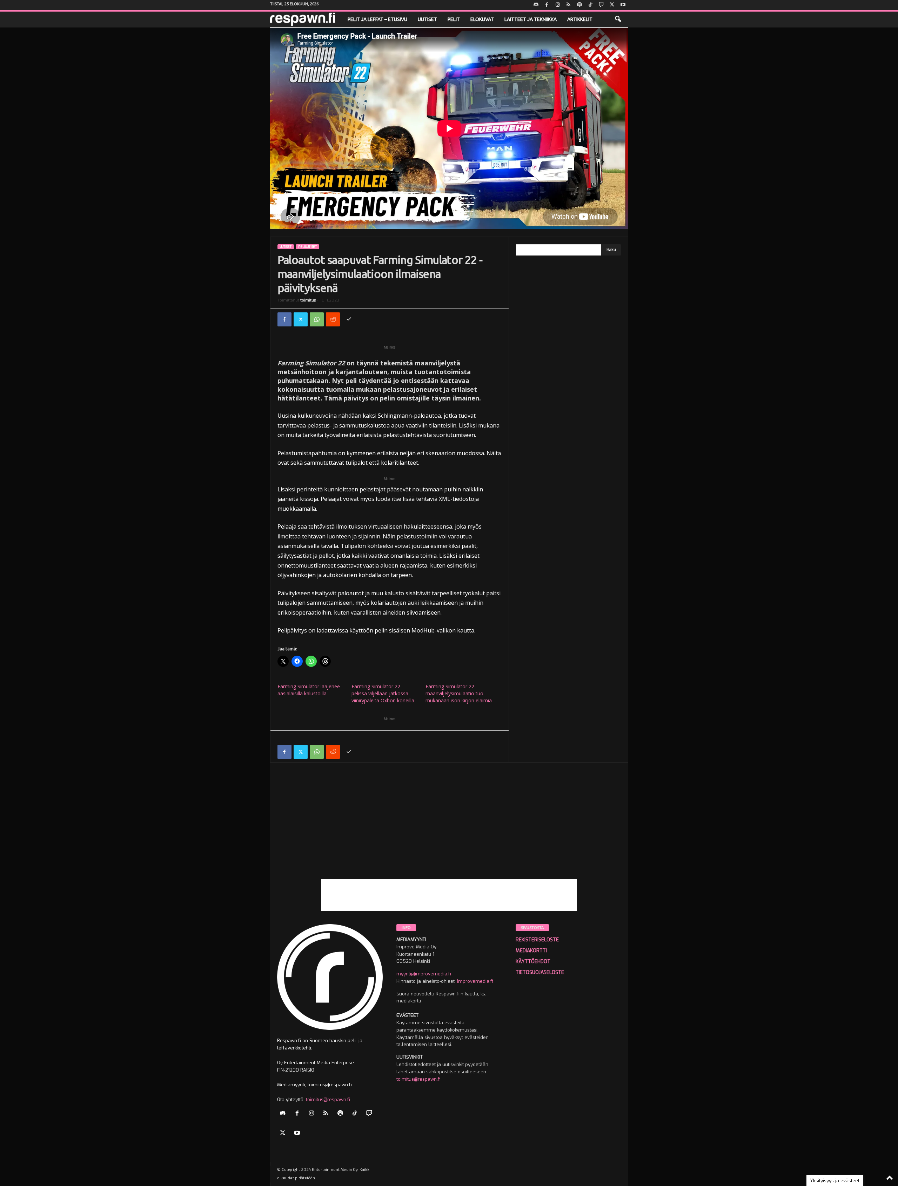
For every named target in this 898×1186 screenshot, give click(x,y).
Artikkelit (579, 19)
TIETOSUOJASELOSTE (540, 972)
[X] (612, 5)
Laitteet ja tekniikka (530, 19)
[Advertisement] (449, 830)
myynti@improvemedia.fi (423, 974)
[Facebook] (547, 5)
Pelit (454, 19)
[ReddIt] (333, 319)
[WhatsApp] (317, 319)
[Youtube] (623, 5)
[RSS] (568, 5)
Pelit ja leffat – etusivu (377, 19)
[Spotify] (579, 5)
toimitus (308, 300)
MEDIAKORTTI (531, 950)
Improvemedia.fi (475, 981)
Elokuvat (482, 19)
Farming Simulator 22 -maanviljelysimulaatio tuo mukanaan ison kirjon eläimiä (458, 693)
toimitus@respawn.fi (328, 1099)
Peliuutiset (307, 247)
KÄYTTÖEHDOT (533, 961)
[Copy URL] (349, 319)
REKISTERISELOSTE (537, 939)
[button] (617, 19)
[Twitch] (601, 5)
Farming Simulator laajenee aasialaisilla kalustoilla (308, 690)
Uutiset (427, 19)
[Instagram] (558, 5)
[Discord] (536, 5)
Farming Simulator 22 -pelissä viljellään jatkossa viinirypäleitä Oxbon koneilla (382, 693)
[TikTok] (590, 5)
